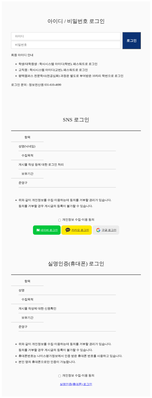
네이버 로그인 (49, 230)
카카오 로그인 (80, 230)
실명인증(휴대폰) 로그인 (76, 384)
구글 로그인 (109, 230)
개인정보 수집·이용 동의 (78, 219)
